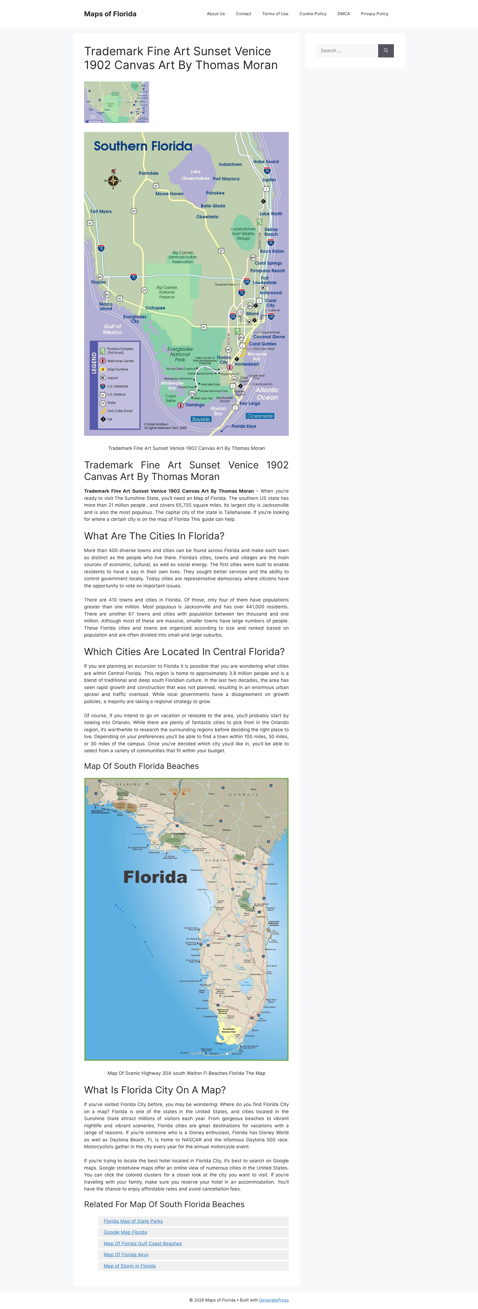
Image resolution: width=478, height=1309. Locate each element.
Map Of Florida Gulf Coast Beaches (143, 1243)
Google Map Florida (125, 1232)
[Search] (386, 50)
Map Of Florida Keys (126, 1254)
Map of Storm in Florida (130, 1266)
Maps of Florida (110, 14)
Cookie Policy (313, 13)
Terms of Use (275, 13)
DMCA (343, 13)
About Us (216, 13)
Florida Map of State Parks (133, 1221)
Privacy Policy (374, 13)
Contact (243, 13)
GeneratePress (274, 1300)
